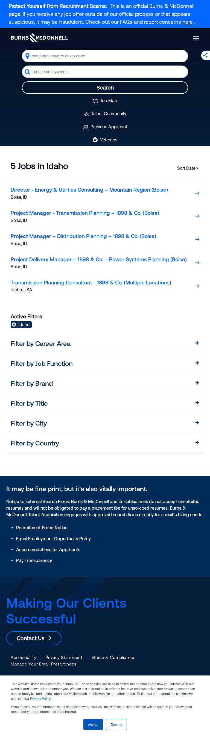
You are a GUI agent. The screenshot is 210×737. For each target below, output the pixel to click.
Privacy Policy (40, 698)
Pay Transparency (34, 560)
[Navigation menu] (196, 38)
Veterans (108, 139)
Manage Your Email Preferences (44, 664)
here (187, 22)
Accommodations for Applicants (48, 549)
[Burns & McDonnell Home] (39, 37)
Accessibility (23, 657)
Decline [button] (116, 724)
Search (105, 87)
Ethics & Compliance (113, 657)
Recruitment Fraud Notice (42, 527)
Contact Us (32, 638)
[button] (105, 344)
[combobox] (105, 56)
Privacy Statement (64, 657)
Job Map (108, 100)
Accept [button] (93, 724)
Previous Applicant (108, 126)
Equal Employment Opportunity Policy (53, 538)
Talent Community (108, 113)
